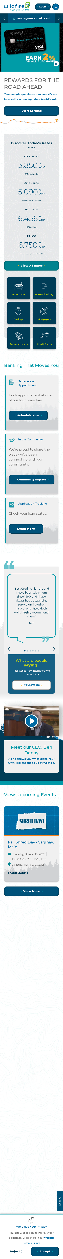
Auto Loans (18, 294)
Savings (18, 319)
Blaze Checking (44, 294)
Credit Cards (44, 344)
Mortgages (44, 319)
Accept (44, 1251)
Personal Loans (19, 344)
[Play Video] (31, 721)
